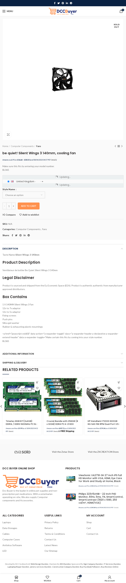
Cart (88, 528)
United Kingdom (25, 181)
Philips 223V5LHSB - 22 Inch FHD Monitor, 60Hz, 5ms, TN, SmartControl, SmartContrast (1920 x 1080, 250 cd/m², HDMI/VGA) (101, 498)
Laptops (6, 522)
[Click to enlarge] (8, 134)
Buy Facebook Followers (90, 567)
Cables (6, 533)
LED (4, 550)
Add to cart (28, 206)
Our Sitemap (50, 550)
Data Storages (9, 528)
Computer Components (22, 146)
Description (10, 248)
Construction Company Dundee (65, 567)
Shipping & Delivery (14, 362)
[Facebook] (54, 3)
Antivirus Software (12, 545)
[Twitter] (58, 3)
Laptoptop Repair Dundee (18, 567)
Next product (122, 146)
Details (53, 160)
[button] (37, 382)
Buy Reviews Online (109, 567)
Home (5, 146)
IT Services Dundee (112, 564)
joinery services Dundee (41, 567)
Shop (89, 522)
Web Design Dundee (40, 564)
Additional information (18, 353)
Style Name (8, 189)
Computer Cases (11, 539)
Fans (38, 146)
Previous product (115, 146)
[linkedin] (67, 3)
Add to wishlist (30, 215)
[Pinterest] (63, 3)
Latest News (51, 545)
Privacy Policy (51, 522)
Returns (48, 528)
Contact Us (50, 539)
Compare (11, 215)
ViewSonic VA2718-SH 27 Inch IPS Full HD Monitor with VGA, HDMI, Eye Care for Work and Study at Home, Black (100, 478)
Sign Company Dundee (93, 564)
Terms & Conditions (54, 533)
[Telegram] (71, 3)
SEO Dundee (65, 564)
